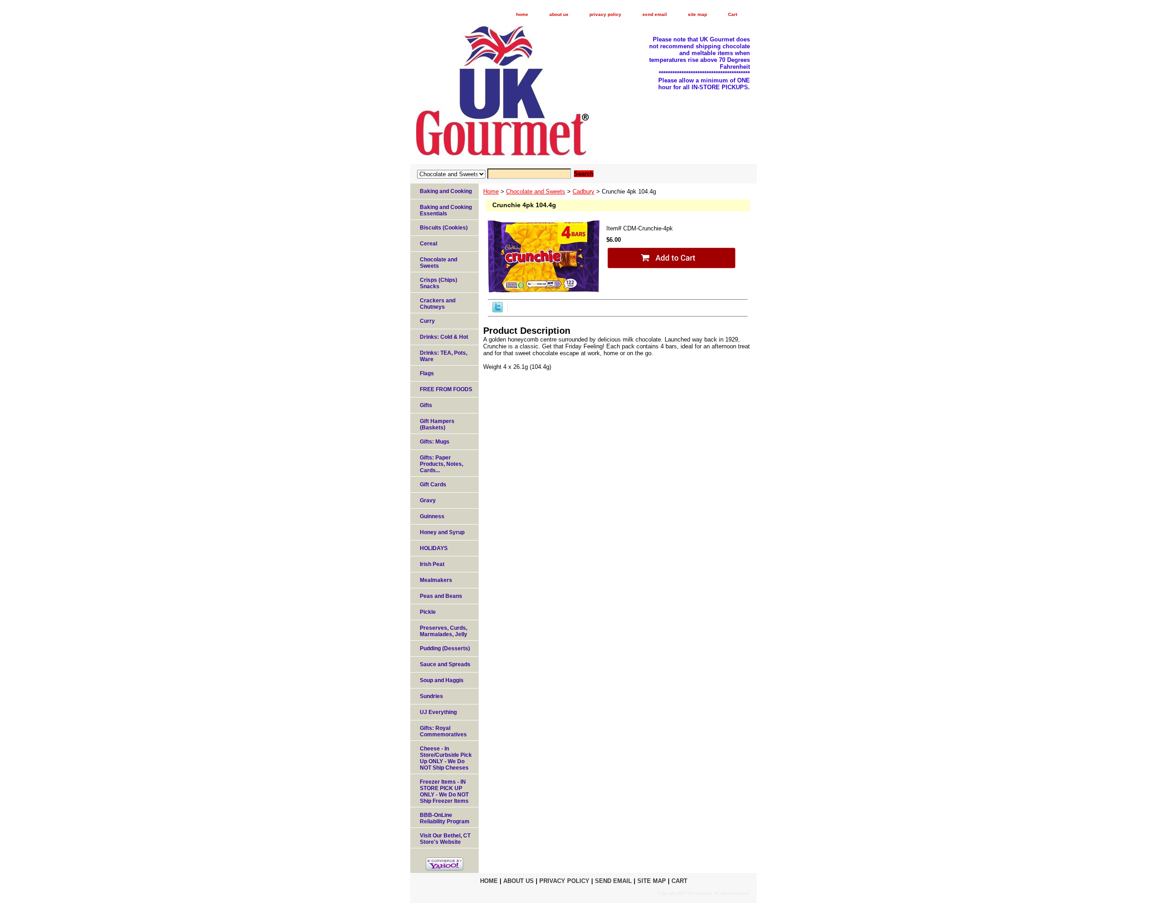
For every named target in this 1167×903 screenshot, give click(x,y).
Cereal (428, 243)
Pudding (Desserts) (445, 648)
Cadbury (583, 191)
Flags (427, 373)
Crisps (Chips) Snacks (438, 283)
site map (697, 14)
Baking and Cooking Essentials (446, 210)
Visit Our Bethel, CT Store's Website (445, 838)
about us (558, 14)
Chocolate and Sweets (535, 191)
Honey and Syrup (442, 532)
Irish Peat (432, 564)
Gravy (428, 500)
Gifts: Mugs (434, 442)
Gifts (426, 405)
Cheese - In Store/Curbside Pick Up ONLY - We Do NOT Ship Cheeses (446, 758)
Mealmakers (436, 580)
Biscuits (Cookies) (444, 227)
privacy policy (605, 14)
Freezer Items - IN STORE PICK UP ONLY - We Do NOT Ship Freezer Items (444, 791)
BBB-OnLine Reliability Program (445, 818)
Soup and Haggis (442, 680)
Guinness (432, 516)
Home (491, 191)
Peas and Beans (441, 596)
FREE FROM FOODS (446, 389)
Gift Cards (433, 484)
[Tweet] (497, 310)
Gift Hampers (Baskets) (437, 424)
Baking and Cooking (446, 191)
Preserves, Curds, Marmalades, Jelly (443, 631)
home (522, 14)
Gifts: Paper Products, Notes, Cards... (441, 464)
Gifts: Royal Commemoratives (443, 731)
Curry (427, 321)
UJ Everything (438, 712)
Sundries (431, 696)
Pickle (428, 612)
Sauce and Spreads (445, 664)
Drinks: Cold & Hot (444, 337)
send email (654, 14)
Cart (732, 14)
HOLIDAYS (434, 548)
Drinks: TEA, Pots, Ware (443, 356)
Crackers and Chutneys (437, 303)
